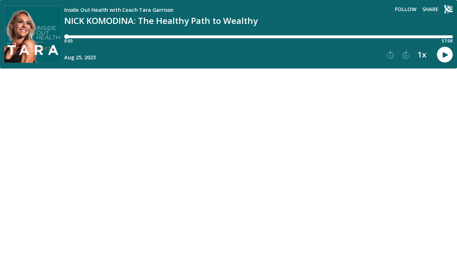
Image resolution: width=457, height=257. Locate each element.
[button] (390, 55)
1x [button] (421, 55)
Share (430, 9)
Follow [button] (406, 9)
